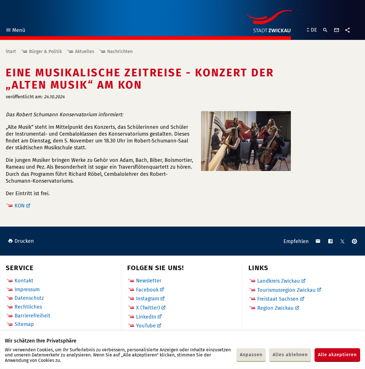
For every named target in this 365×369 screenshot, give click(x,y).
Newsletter (148, 281)
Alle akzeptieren (337, 354)
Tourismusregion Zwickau (286, 290)
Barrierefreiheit (32, 316)
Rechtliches (28, 307)
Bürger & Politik (45, 51)
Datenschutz (29, 298)
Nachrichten (120, 51)
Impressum (27, 289)
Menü (15, 31)
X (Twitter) (148, 308)
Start (11, 51)
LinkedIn (146, 317)
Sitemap (24, 324)
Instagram (147, 298)
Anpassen (251, 354)
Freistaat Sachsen (278, 299)
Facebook (147, 290)
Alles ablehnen (290, 354)
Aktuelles (84, 51)
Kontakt (24, 281)
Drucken (24, 241)
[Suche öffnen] (325, 30)
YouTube (146, 326)
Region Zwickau (275, 308)
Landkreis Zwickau (278, 281)
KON (20, 206)
